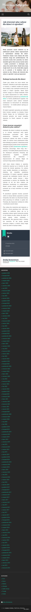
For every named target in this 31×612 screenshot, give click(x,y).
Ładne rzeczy (5, 588)
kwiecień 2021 (6, 404)
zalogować (12, 261)
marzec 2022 (5, 384)
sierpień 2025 (5, 280)
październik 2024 (6, 306)
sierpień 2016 (5, 527)
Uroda (4, 594)
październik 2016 (6, 522)
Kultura (4, 583)
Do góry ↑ (27, 609)
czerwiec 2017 (6, 502)
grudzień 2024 (6, 300)
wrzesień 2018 (6, 464)
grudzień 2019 (6, 426)
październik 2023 (6, 336)
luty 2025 (4, 295)
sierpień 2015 (5, 557)
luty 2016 (4, 542)
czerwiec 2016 (6, 532)
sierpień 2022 (5, 371)
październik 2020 (6, 414)
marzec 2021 (5, 406)
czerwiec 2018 (6, 472)
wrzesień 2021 (6, 396)
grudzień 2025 (6, 273)
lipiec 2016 (5, 530)
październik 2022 (6, 366)
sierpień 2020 (5, 419)
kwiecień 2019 (6, 447)
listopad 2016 (6, 520)
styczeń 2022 (5, 389)
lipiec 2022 (5, 374)
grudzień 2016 (6, 517)
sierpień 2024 (5, 311)
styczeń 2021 (5, 409)
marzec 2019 (5, 449)
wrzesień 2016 (6, 525)
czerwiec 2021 (6, 401)
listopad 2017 (6, 489)
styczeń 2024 (5, 328)
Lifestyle (7, 246)
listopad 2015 (6, 550)
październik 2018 (6, 462)
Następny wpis (9, 253)
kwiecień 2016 (6, 537)
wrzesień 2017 (6, 494)
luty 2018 (4, 482)
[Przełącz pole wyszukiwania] (28, 14)
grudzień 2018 (6, 457)
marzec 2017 (5, 510)
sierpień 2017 (5, 497)
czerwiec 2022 (6, 376)
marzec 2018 (5, 479)
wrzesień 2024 (6, 308)
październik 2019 (6, 431)
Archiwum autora (8, 236)
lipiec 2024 (5, 313)
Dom (3, 578)
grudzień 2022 (6, 361)
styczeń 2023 (5, 358)
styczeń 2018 (5, 484)
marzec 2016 (5, 540)
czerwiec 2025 (6, 285)
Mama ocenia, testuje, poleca (15, 5)
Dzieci (4, 581)
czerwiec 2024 (6, 316)
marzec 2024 (5, 323)
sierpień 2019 (5, 437)
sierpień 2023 (5, 341)
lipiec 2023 (5, 343)
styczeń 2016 (5, 545)
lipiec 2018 (5, 469)
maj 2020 (4, 421)
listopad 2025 (6, 275)
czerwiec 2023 (6, 346)
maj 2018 (4, 474)
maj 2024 (4, 318)
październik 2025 (6, 278)
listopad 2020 (6, 411)
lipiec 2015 (5, 560)
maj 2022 (4, 379)
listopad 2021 (6, 394)
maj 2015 (4, 565)
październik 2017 (6, 492)
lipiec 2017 (5, 500)
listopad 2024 (6, 303)
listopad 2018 (6, 459)
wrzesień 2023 (6, 338)
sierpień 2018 (5, 467)
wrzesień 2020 (6, 416)
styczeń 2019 (5, 454)
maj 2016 (4, 535)
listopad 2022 (6, 364)
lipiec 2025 (5, 283)
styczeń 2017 (5, 515)
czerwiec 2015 (6, 562)
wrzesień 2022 (6, 369)
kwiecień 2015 (6, 568)
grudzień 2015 (6, 547)
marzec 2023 (5, 353)
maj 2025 (4, 288)
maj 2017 (4, 505)
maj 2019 (4, 444)
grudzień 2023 (6, 331)
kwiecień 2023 (6, 351)
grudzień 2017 (6, 487)
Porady (4, 591)
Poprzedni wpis (9, 250)
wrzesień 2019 (6, 434)
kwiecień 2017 (6, 507)
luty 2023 (4, 356)
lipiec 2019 (5, 439)
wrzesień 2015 (6, 555)
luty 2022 (4, 386)
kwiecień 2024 (6, 321)
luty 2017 (4, 512)
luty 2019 (4, 452)
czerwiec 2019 (6, 442)
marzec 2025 (5, 293)
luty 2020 (4, 424)
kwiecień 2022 (6, 381)
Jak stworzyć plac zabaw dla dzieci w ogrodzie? (14, 23)
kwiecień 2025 (6, 290)
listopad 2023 (6, 333)
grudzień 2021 (6, 391)
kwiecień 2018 (6, 477)
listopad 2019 (6, 429)
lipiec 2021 (5, 399)
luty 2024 (4, 326)
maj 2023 (4, 348)
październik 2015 (6, 552)
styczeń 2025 (5, 298)
